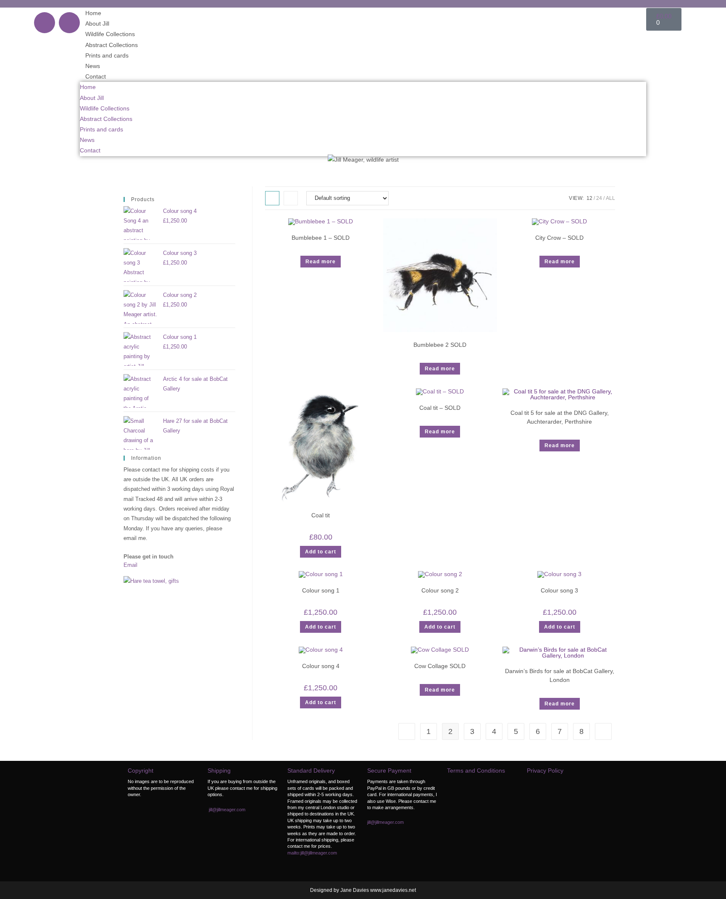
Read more (320, 262)
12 (589, 198)
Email (130, 565)
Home (93, 13)
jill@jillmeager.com (227, 809)
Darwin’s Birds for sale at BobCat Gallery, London (559, 675)
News (92, 66)
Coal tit (320, 515)
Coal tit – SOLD (439, 407)
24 (599, 198)
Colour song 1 (320, 590)
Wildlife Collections (110, 34)
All (610, 198)
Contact (95, 76)
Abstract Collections (111, 45)
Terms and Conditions (476, 770)
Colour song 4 (320, 666)
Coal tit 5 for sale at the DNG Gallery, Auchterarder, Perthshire (559, 417)
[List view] (291, 198)
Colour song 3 (559, 590)
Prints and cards (107, 55)
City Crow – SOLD (559, 237)
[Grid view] (272, 198)
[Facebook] (44, 22)
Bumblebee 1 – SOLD (321, 237)
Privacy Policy (545, 770)
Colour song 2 (440, 590)
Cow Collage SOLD (440, 666)
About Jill (97, 23)
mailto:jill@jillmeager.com (312, 852)
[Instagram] (69, 22)
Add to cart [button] (320, 552)
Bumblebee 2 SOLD (439, 344)
